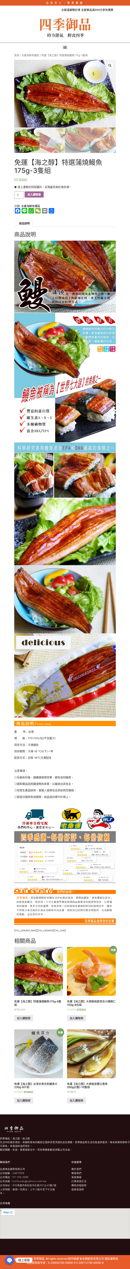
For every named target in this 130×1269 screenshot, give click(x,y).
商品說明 (24, 223)
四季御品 (39, 1258)
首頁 (16, 55)
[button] (65, 47)
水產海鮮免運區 (30, 55)
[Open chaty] (9, 1260)
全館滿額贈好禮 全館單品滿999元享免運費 (77, 10)
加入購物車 (34, 194)
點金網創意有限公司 (92, 1258)
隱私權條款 (111, 1258)
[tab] (24, 223)
